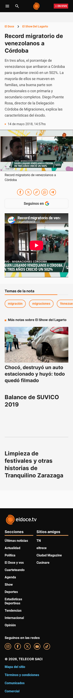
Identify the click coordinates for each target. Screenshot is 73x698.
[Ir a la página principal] (36, 6)
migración (15, 304)
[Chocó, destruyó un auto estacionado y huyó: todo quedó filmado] (36, 345)
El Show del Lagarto (35, 26)
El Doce (9, 26)
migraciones (41, 304)
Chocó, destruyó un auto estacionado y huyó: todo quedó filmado (35, 373)
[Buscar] (17, 6)
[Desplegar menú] (7, 6)
